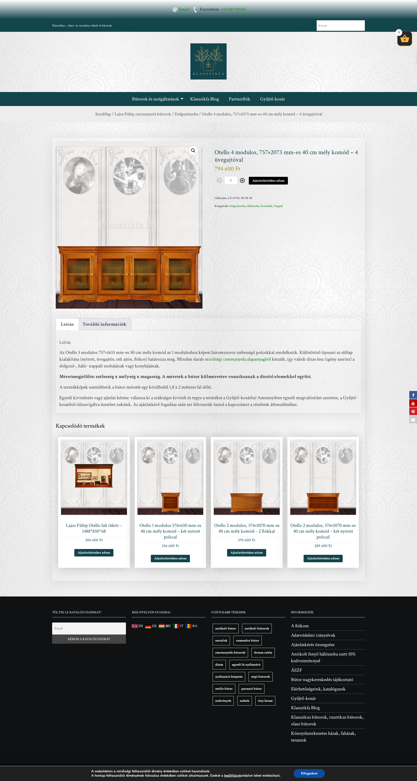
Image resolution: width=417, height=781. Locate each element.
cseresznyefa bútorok (230, 652)
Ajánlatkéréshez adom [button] (94, 552)
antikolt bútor (225, 628)
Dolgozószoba (186, 114)
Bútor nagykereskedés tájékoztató (322, 679)
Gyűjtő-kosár (272, 99)
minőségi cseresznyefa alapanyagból (238, 359)
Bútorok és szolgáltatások (155, 99)
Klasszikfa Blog (204, 99)
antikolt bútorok (257, 628)
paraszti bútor (251, 689)
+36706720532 (233, 9)
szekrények (223, 701)
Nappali (278, 206)
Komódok (266, 206)
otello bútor (224, 689)
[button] (193, 150)
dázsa (219, 664)
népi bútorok (260, 677)
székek (244, 701)
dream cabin (263, 652)
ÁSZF (296, 670)
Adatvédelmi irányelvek (313, 635)
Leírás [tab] (67, 324)
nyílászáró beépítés (229, 677)
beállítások (232, 776)
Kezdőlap (103, 114)
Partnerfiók (239, 99)
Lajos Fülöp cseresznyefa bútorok (143, 114)
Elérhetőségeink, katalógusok (318, 689)
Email (183, 9)
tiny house (265, 701)
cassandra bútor (247, 640)
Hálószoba (253, 206)
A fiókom (300, 626)
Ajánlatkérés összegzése (312, 645)
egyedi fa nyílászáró (246, 664)
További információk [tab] (104, 324)
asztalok (221, 640)
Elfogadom (309, 773)
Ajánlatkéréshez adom (268, 181)
